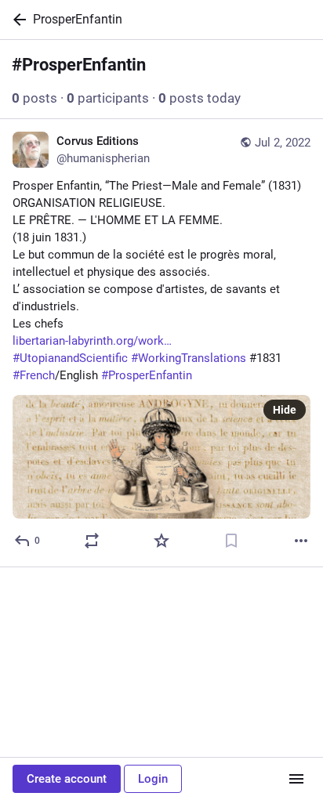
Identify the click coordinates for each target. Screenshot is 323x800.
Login (153, 779)
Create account (67, 779)
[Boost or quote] (91, 540)
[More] (301, 540)
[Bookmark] (231, 540)
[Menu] (296, 779)
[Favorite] (161, 540)
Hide (284, 410)
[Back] (16, 19)
